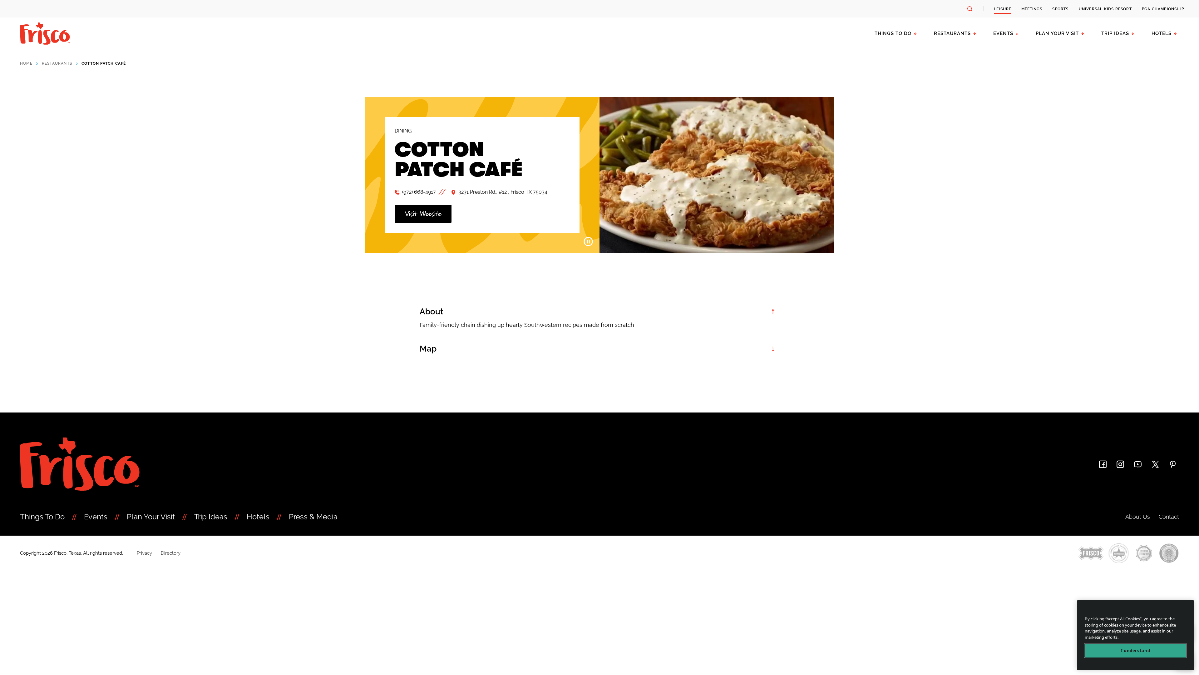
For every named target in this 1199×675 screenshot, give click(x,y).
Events (1003, 33)
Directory (170, 553)
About (431, 311)
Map (428, 348)
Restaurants (952, 33)
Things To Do (42, 516)
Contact (1169, 516)
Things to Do (893, 33)
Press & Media (313, 516)
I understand (1135, 650)
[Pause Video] (588, 241)
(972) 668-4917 (419, 192)
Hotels (1162, 33)
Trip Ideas (1115, 33)
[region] (1135, 635)
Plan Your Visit (1057, 33)
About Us (1137, 516)
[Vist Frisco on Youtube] (1138, 464)
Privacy (144, 553)
